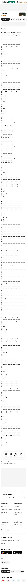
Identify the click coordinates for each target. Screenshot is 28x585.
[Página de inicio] (4, 2)
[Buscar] (17, 2)
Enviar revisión (4, 463)
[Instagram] (8, 579)
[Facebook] (13, 579)
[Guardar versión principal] (8, 19)
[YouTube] (3, 579)
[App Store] (17, 551)
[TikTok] (18, 579)
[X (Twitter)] (24, 579)
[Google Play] (6, 551)
